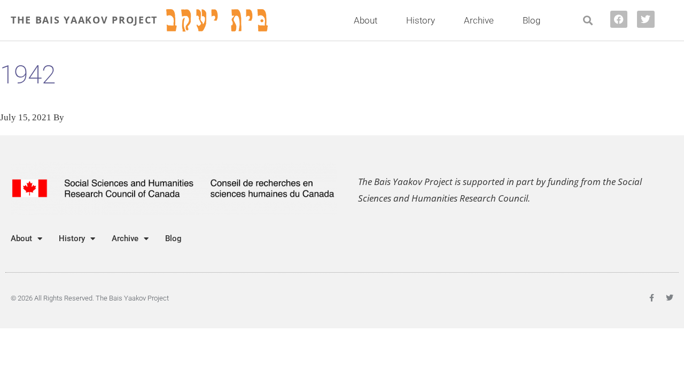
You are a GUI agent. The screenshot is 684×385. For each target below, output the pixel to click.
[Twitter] (645, 19)
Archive (479, 20)
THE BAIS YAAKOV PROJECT (84, 19)
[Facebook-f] (651, 298)
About (365, 20)
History (420, 20)
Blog (531, 20)
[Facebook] (618, 19)
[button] (588, 20)
